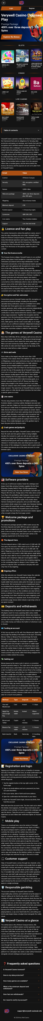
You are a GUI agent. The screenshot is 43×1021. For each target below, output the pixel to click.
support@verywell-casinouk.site (29, 1011)
